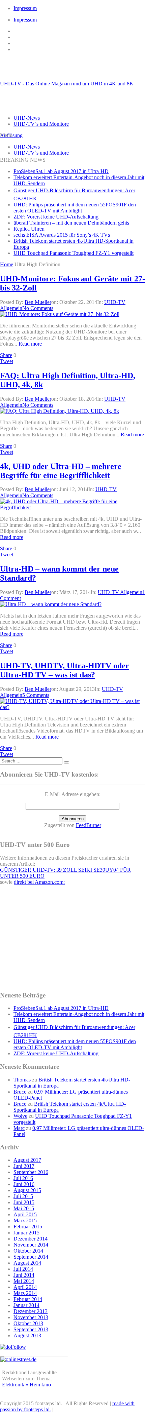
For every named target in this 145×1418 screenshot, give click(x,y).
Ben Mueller (38, 302)
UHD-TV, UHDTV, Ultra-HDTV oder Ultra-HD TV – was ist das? (64, 670)
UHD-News (26, 118)
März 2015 (25, 1220)
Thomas (22, 1079)
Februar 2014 (27, 1299)
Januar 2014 (26, 1305)
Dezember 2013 (30, 1311)
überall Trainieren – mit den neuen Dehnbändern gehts (71, 223)
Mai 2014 (23, 1281)
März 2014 (25, 1293)
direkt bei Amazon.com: (39, 882)
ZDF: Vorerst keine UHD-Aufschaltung (55, 217)
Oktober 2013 (28, 1323)
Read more (30, 344)
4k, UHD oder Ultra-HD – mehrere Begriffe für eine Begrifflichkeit (60, 471)
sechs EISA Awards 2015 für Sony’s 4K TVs (61, 235)
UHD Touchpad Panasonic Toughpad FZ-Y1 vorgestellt (73, 253)
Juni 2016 (23, 1184)
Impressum (25, 8)
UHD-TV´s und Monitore (41, 124)
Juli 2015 (23, 1196)
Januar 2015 (26, 1232)
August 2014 (27, 1263)
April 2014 (25, 1287)
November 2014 (30, 1245)
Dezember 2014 (30, 1239)
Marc (19, 1128)
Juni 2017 (23, 1166)
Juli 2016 (23, 1178)
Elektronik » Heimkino (26, 1384)
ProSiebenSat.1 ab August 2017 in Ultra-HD (61, 171)
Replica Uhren (29, 229)
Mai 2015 (23, 1208)
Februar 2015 (27, 1226)
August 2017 (27, 1160)
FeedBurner (88, 825)
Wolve (20, 1116)
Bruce (19, 1092)
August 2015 (27, 1190)
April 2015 (25, 1214)
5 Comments (35, 695)
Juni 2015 (23, 1202)
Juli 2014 (23, 1269)
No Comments (37, 308)
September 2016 (30, 1172)
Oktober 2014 (28, 1251)
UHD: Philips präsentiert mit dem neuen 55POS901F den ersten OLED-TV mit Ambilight (74, 207)
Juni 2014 (23, 1275)
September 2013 (30, 1329)
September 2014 (30, 1257)
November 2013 (30, 1317)
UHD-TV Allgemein (120, 592)
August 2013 (27, 1335)
